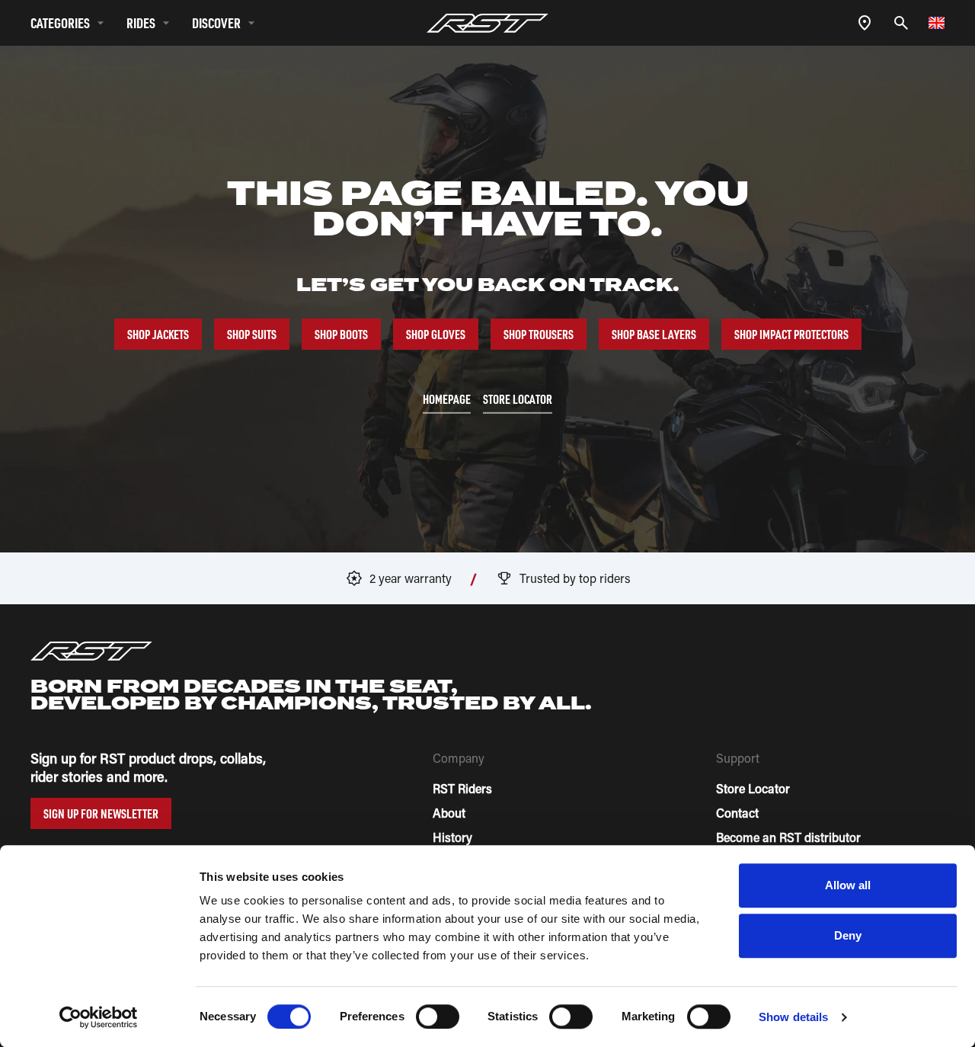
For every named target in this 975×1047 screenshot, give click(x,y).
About (449, 813)
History (452, 837)
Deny (848, 935)
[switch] (437, 1016)
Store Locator (753, 788)
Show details (793, 1016)
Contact (737, 813)
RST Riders (462, 788)
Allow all (848, 885)
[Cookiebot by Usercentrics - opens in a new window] (98, 1017)
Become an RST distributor (788, 837)
